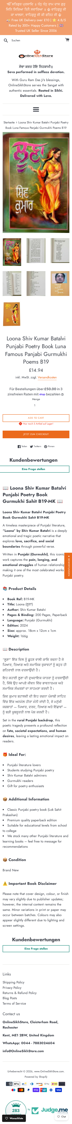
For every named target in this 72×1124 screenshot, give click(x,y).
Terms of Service (14, 1003)
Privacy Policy (12, 987)
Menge (36, 399)
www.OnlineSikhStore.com (49, 1071)
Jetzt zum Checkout (36, 434)
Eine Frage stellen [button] (36, 949)
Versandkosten (47, 377)
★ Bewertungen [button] (69, 565)
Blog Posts (10, 998)
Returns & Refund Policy (20, 993)
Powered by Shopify (36, 1077)
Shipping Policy (13, 982)
